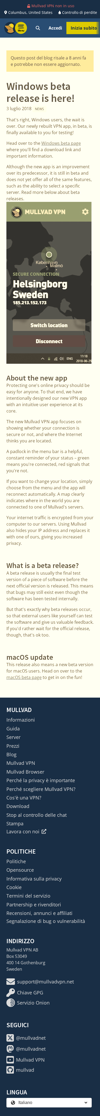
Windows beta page (61, 143)
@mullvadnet (31, 1038)
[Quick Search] (37, 28)
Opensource (20, 870)
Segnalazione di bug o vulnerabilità (45, 921)
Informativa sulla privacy (34, 878)
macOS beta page (24, 677)
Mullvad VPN (20, 763)
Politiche (16, 861)
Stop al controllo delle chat (36, 815)
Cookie (14, 887)
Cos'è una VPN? (23, 797)
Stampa (14, 823)
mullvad (25, 1070)
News (39, 109)
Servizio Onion (33, 1002)
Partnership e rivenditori (33, 904)
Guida (13, 728)
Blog (11, 754)
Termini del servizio (28, 896)
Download (17, 806)
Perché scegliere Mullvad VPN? (40, 789)
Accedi (55, 28)
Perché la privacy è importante (40, 780)
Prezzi (12, 746)
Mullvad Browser (25, 772)
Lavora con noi (22, 831)
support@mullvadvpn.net (45, 981)
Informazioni (20, 720)
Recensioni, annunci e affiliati (39, 913)
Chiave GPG (30, 992)
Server (13, 737)
